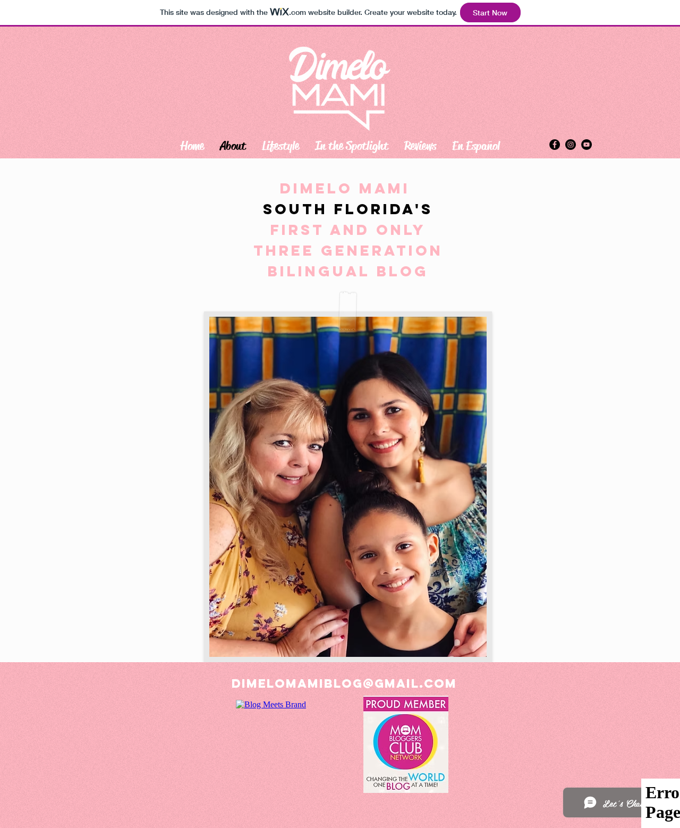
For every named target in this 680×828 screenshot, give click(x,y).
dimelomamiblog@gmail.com (344, 683)
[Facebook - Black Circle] (554, 144)
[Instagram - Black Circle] (570, 144)
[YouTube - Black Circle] (586, 144)
